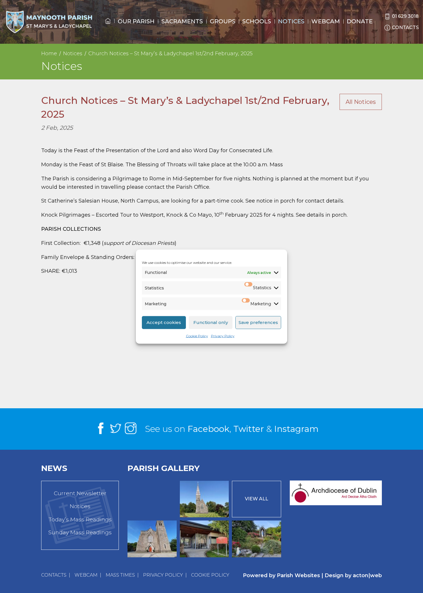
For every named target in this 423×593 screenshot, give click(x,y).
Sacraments (182, 21)
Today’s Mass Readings (80, 519)
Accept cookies (163, 322)
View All (256, 499)
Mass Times (120, 575)
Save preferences (258, 322)
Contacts (53, 575)
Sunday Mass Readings (80, 532)
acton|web (367, 575)
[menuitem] (108, 26)
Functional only (210, 322)
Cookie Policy (197, 335)
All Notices (361, 101)
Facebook (208, 429)
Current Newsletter (80, 493)
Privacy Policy (223, 335)
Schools (256, 21)
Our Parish (136, 21)
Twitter (248, 429)
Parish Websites (298, 575)
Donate (360, 21)
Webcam (325, 21)
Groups (222, 21)
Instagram (296, 429)
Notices (291, 21)
